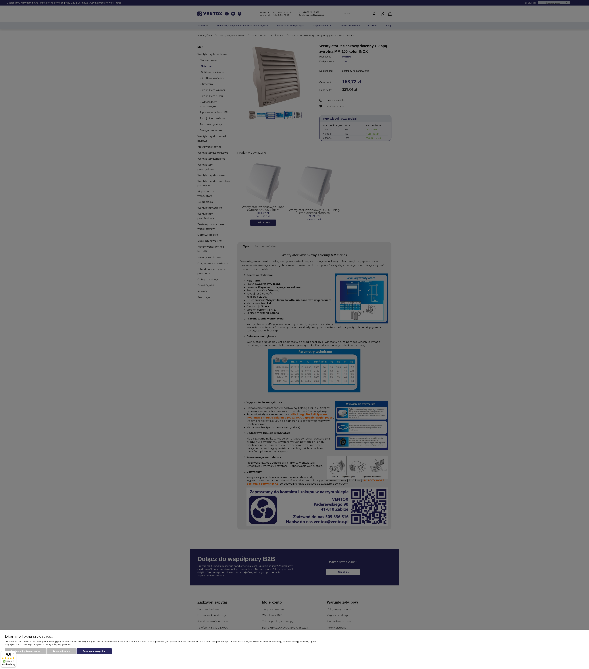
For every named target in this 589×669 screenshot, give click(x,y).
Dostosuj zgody (61, 651)
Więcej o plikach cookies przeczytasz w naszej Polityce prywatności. (39, 644)
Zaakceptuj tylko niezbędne (25, 651)
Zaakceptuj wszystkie (94, 651)
